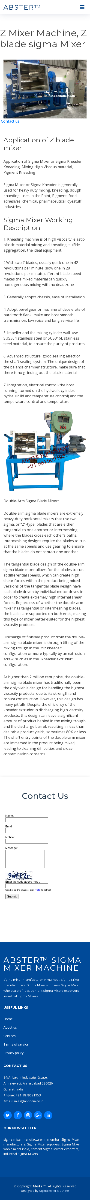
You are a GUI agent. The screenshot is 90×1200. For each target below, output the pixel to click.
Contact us (10, 121)
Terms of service (16, 1044)
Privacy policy (13, 1053)
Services (9, 1036)
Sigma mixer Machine (54, 1191)
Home (8, 1019)
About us (10, 1027)
